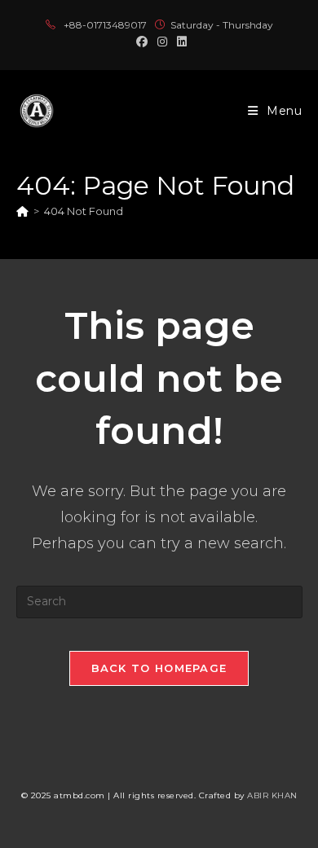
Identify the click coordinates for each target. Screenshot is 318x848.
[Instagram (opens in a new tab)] (162, 41)
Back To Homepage (159, 667)
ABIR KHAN (272, 795)
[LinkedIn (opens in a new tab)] (179, 41)
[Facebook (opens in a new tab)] (141, 41)
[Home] (22, 210)
